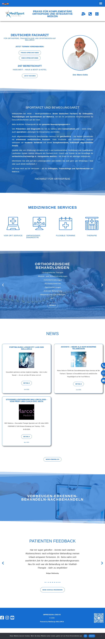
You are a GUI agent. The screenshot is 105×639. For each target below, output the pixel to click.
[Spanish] (8, 4)
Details (52, 300)
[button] (100, 3)
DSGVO (91, 636)
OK (85, 636)
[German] (5, 4)
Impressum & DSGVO (52, 614)
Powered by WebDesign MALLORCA (52, 621)
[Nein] (101, 636)
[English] (3, 4)
